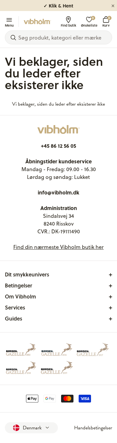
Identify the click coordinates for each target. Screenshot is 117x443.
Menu (9, 25)
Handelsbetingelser (93, 428)
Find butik (68, 25)
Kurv (106, 21)
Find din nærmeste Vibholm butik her (58, 247)
